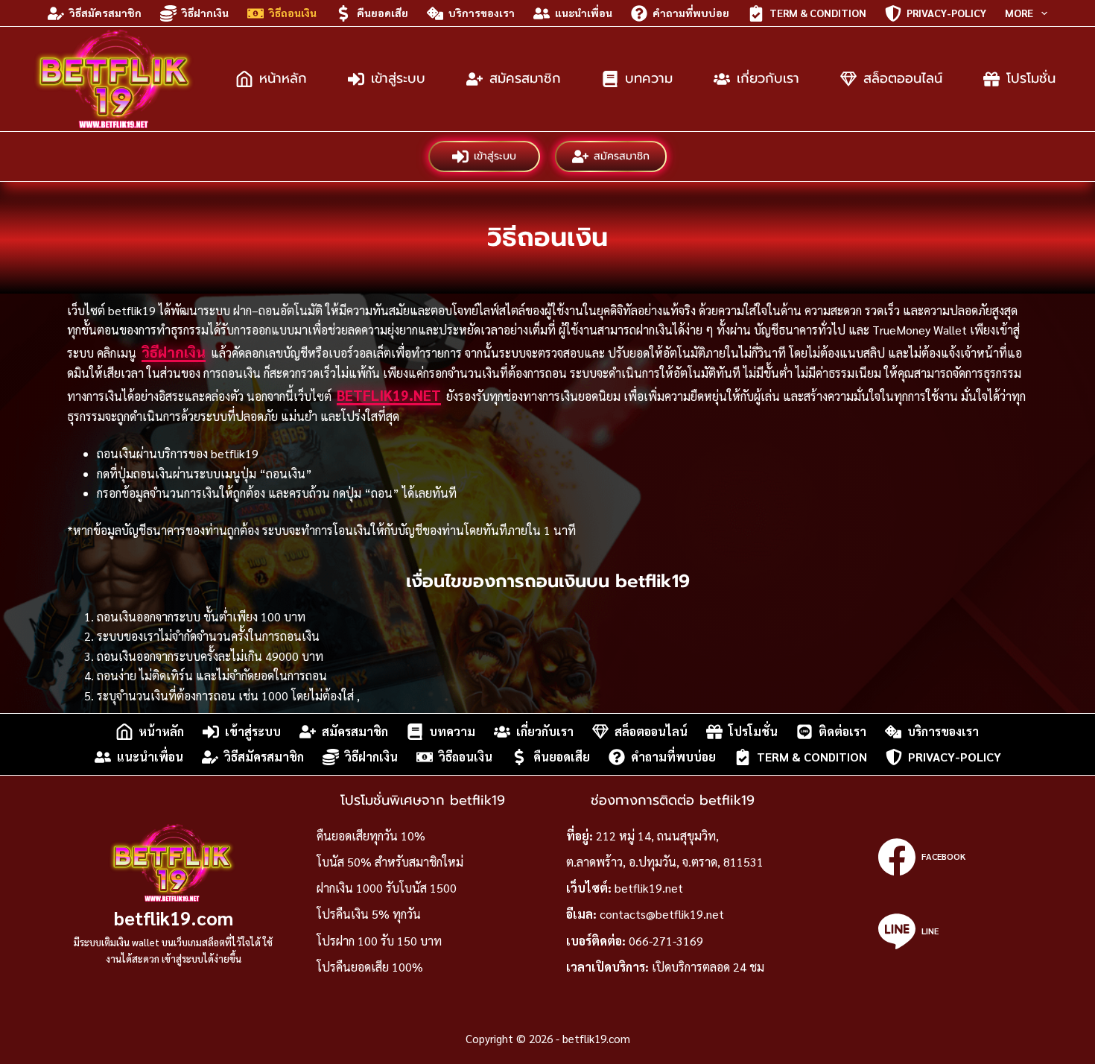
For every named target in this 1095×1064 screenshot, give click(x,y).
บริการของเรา (481, 12)
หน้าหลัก (283, 78)
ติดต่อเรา (842, 731)
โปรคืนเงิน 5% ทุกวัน (369, 914)
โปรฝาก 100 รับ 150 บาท (379, 941)
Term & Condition (817, 12)
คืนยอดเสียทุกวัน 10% (371, 835)
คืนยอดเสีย (382, 12)
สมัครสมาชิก (525, 78)
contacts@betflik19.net (662, 914)
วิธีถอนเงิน (293, 12)
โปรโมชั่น (1031, 78)
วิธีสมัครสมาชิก (105, 12)
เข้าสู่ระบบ (398, 78)
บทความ (649, 78)
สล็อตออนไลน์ (902, 78)
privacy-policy (946, 12)
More (1019, 12)
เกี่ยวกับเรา (768, 78)
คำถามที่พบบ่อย (691, 12)
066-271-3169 (666, 941)
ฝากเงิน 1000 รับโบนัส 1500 (387, 888)
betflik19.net (389, 395)
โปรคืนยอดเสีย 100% (370, 967)
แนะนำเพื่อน (583, 12)
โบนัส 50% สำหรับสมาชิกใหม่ (390, 862)
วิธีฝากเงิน (205, 12)
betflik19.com (173, 917)
